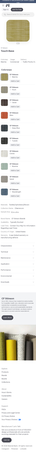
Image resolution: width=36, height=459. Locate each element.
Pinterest (14, 449)
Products (5, 372)
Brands (4, 375)
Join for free (17, 9)
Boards (4, 379)
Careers (4, 399)
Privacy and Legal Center (11, 413)
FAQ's (4, 409)
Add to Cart (15, 158)
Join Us (6, 440)
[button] (3, 5)
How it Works (7, 392)
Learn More (7, 317)
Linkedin (23, 449)
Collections (6, 382)
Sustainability (6, 396)
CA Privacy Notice (8, 416)
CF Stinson (4, 48)
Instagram (5, 449)
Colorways (6, 70)
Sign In (5, 9)
